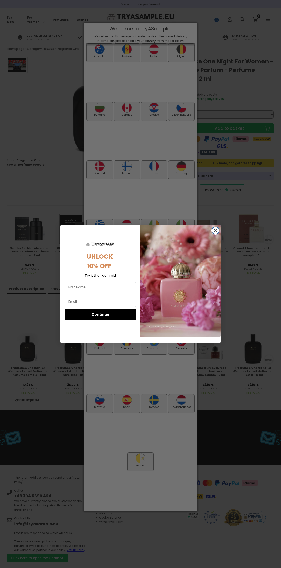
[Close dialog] (215, 230)
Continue (100, 314)
